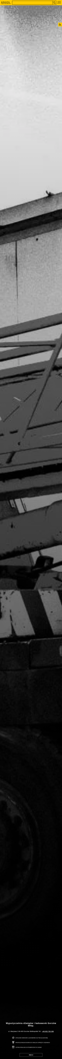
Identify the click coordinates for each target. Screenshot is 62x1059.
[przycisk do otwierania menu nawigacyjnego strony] (59, 2)
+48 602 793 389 (48, 1031)
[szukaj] (54, 2)
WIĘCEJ (31, 1055)
